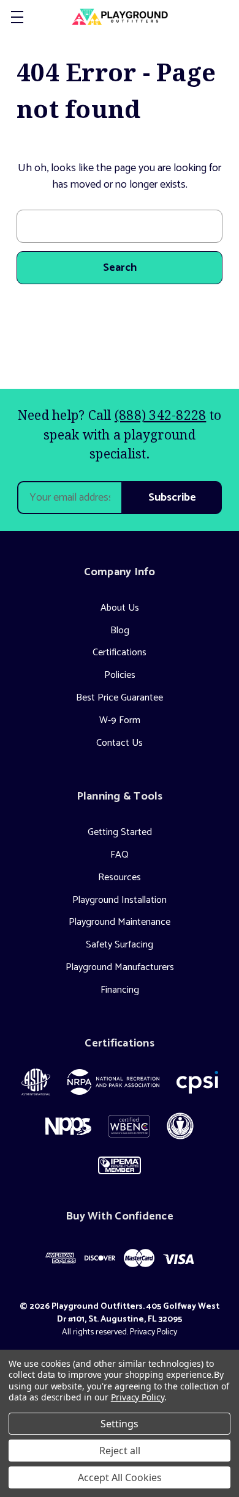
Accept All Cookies (120, 1477)
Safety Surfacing (119, 944)
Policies (119, 675)
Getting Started (120, 832)
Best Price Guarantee (119, 698)
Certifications (119, 652)
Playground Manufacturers (120, 967)
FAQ (119, 855)
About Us (120, 608)
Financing (120, 990)
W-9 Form (119, 720)
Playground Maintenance (119, 922)
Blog (119, 630)
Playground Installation (119, 900)
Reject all (119, 1450)
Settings (119, 1423)
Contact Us (119, 743)
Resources (119, 877)
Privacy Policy (153, 1332)
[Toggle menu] (17, 17)
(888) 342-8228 (161, 415)
